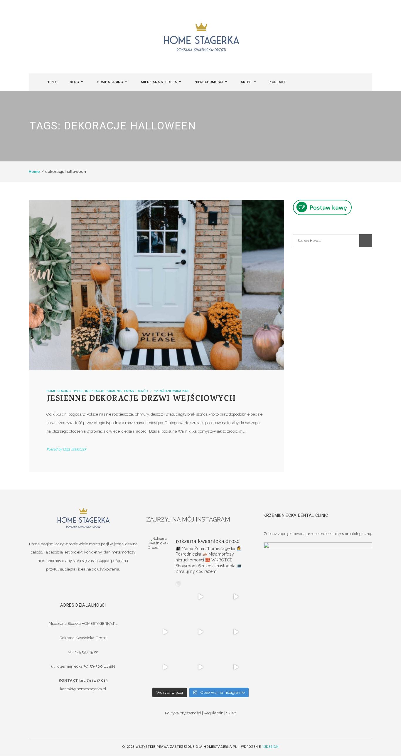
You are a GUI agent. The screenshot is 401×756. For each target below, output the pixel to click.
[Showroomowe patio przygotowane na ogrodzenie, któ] (165, 632)
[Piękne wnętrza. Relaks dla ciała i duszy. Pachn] (200, 596)
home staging (58, 391)
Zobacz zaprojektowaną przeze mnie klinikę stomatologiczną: (318, 533)
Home (34, 171)
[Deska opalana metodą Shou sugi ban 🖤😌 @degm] (165, 667)
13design (270, 747)
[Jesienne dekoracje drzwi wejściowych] (156, 285)
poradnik (113, 391)
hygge (78, 391)
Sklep (231, 713)
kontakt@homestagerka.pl (83, 689)
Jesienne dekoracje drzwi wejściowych (141, 399)
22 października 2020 (171, 391)
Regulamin (213, 713)
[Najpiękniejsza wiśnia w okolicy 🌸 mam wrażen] (236, 667)
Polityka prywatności (183, 713)
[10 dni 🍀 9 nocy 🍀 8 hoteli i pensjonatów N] (200, 632)
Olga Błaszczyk (74, 450)
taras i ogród (136, 391)
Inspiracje (94, 391)
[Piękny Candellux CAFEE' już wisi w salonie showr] (236, 632)
